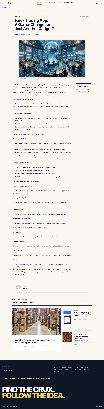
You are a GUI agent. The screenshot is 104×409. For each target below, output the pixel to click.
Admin (17, 34)
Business (39, 2)
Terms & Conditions (13, 406)
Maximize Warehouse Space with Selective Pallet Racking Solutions (34, 341)
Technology (52, 2)
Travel (72, 2)
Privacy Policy (5, 406)
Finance (46, 2)
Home (16, 11)
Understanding (17, 99)
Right (23, 139)
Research (22, 241)
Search (99, 3)
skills (64, 214)
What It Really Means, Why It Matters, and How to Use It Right (82, 313)
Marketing (59, 2)
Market (29, 186)
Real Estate (66, 2)
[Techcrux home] (11, 3)
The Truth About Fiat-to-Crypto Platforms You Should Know (82, 336)
